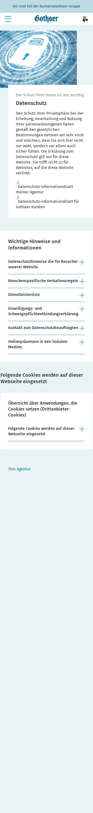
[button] (85, 19)
